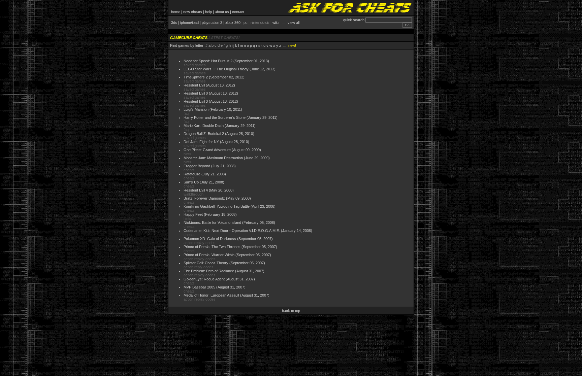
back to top (291, 311)
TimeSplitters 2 (196, 77)
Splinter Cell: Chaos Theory (206, 263)
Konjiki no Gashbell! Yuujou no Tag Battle (217, 206)
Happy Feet (193, 214)
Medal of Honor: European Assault (211, 295)
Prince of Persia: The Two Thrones (212, 247)
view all (293, 23)
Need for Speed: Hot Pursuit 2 (208, 61)
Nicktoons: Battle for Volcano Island (212, 222)
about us (222, 12)
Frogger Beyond (197, 166)
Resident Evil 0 (196, 93)
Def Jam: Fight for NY (201, 142)
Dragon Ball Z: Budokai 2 (204, 134)
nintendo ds (260, 23)
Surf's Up (191, 182)
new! (292, 45)
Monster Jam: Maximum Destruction (213, 158)
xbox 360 (232, 23)
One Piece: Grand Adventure (207, 150)
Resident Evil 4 (196, 190)
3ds (174, 23)
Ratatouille (192, 174)
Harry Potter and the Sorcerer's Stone (215, 117)
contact (238, 12)
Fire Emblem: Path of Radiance (209, 271)
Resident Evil (194, 85)
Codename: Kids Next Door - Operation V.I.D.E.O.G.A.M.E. (232, 231)
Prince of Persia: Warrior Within (209, 255)
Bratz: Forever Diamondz (204, 198)
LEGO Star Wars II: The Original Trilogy (216, 69)
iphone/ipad (189, 23)
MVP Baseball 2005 (199, 287)
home (175, 12)
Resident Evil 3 (196, 101)
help (208, 12)
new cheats (192, 12)
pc (246, 23)
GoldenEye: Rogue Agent (204, 279)
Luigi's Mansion (196, 109)
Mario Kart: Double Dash (204, 126)
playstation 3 (212, 23)
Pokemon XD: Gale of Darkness (210, 239)
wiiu (275, 23)
